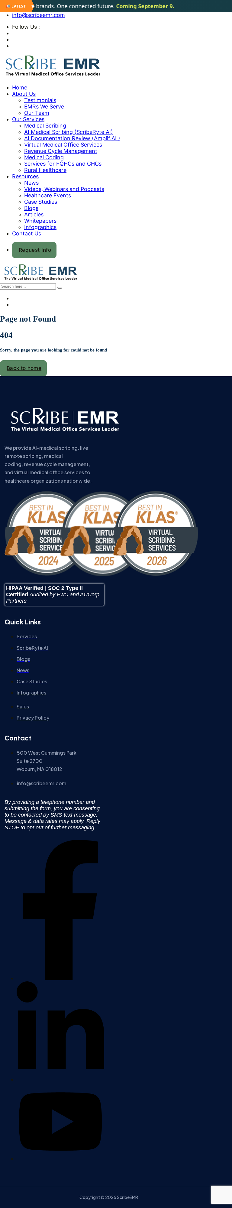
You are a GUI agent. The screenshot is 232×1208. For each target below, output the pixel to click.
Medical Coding (44, 157)
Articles (34, 214)
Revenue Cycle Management (60, 151)
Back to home (24, 368)
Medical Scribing (45, 125)
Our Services (28, 119)
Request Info (35, 250)
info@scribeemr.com (38, 15)
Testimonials (40, 100)
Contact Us (26, 233)
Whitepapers (40, 221)
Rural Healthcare (45, 170)
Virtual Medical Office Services (63, 144)
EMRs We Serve (44, 106)
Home (19, 87)
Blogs (31, 208)
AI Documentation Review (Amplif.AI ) (72, 138)
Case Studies (40, 202)
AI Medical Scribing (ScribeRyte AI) (68, 132)
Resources (25, 176)
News (31, 183)
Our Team (36, 113)
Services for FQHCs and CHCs (63, 163)
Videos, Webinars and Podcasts (64, 189)
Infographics (40, 227)
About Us (24, 94)
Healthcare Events (47, 195)
